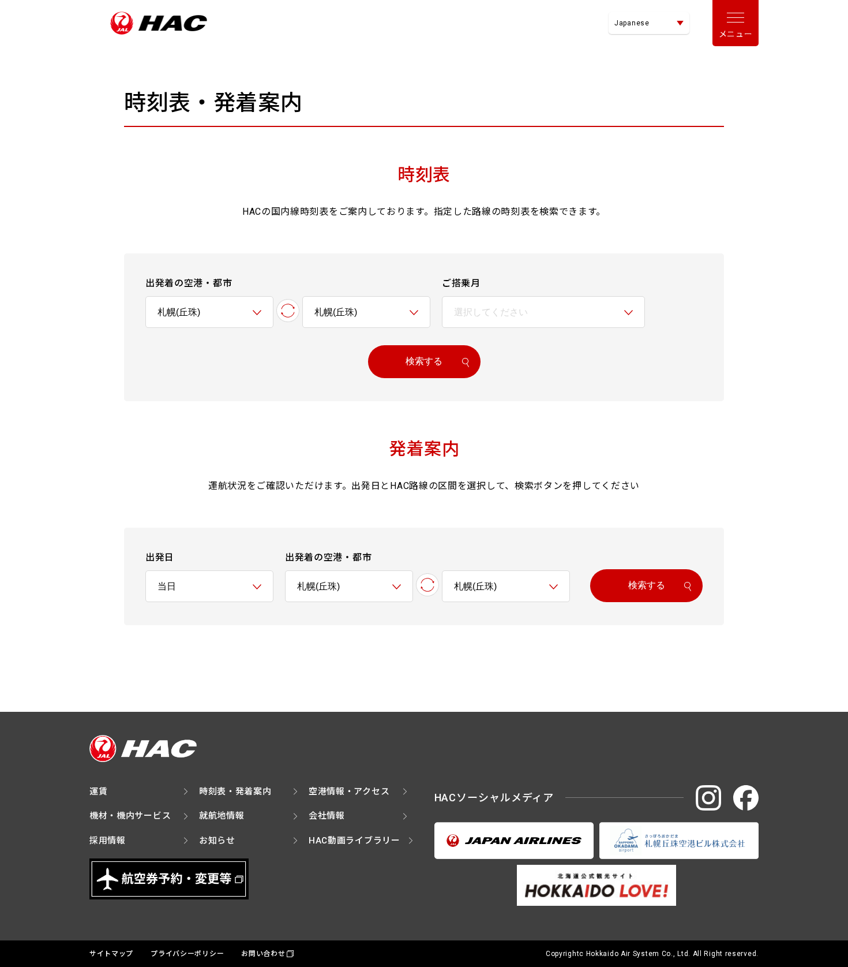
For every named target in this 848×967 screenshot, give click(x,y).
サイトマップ (111, 954)
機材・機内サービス (130, 816)
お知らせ (217, 840)
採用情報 (107, 840)
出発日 (159, 557)
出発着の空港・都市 (188, 283)
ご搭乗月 (461, 283)
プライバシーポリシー (187, 954)
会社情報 (327, 816)
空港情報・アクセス (349, 791)
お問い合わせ (263, 954)
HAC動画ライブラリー (354, 840)
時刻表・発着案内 (235, 791)
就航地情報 (222, 816)
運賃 (98, 791)
